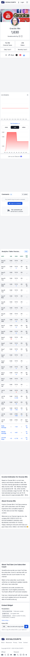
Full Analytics (14, 123)
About (3, 642)
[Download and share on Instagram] (20, 55)
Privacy (15, 642)
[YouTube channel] (2, 655)
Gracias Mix (15, 28)
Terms (20, 642)
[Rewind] (6, 55)
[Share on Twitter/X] (16, 55)
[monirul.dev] (26, 654)
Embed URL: (5, 623)
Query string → (6, 620)
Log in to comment (16, 203)
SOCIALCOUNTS (19, 648)
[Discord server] (11, 655)
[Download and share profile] (24, 55)
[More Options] (18, 2)
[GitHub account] (23, 655)
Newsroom (9, 642)
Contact (25, 642)
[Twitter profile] (5, 655)
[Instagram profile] (8, 655)
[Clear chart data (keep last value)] (27, 95)
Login (22, 2)
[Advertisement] (15, 74)
